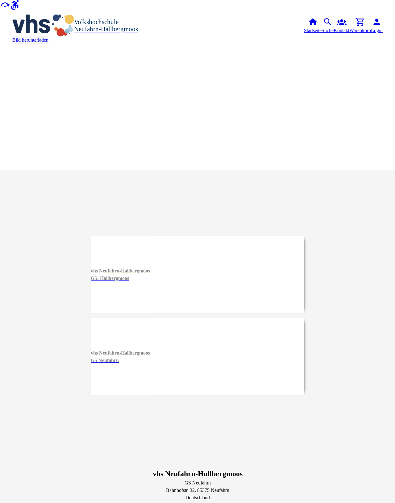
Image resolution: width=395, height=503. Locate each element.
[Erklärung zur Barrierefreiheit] (15, 4)
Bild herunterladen (30, 40)
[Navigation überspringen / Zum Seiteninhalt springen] (5, 4)
